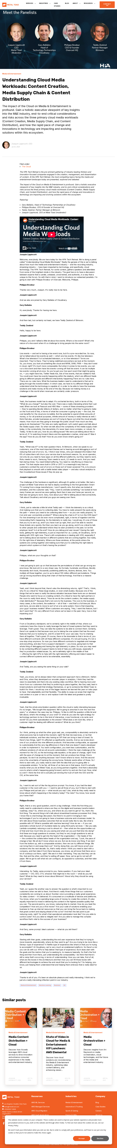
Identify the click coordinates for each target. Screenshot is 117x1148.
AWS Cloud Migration (39, 1111)
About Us (99, 1115)
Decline (100, 1138)
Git (64, 985)
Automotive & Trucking (74, 1107)
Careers (99, 1111)
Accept (82, 1138)
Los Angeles (8, 1104)
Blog (97, 1102)
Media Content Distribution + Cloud (19, 1040)
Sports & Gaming (72, 1111)
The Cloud (26, 166)
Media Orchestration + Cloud (94, 1040)
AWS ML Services (38, 1102)
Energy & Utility (71, 1115)
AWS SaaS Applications (40, 1115)
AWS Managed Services (40, 1107)
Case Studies (100, 1107)
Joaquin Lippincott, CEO (21, 144)
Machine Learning (45, 985)
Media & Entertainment (28, 985)
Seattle (16, 1104)
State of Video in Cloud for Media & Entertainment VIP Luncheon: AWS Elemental (58, 1044)
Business (57, 985)
